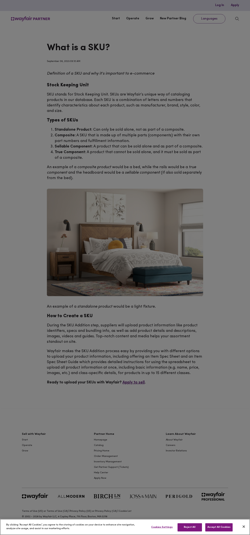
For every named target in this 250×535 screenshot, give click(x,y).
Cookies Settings (162, 527)
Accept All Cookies (218, 527)
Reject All (190, 527)
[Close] (243, 526)
